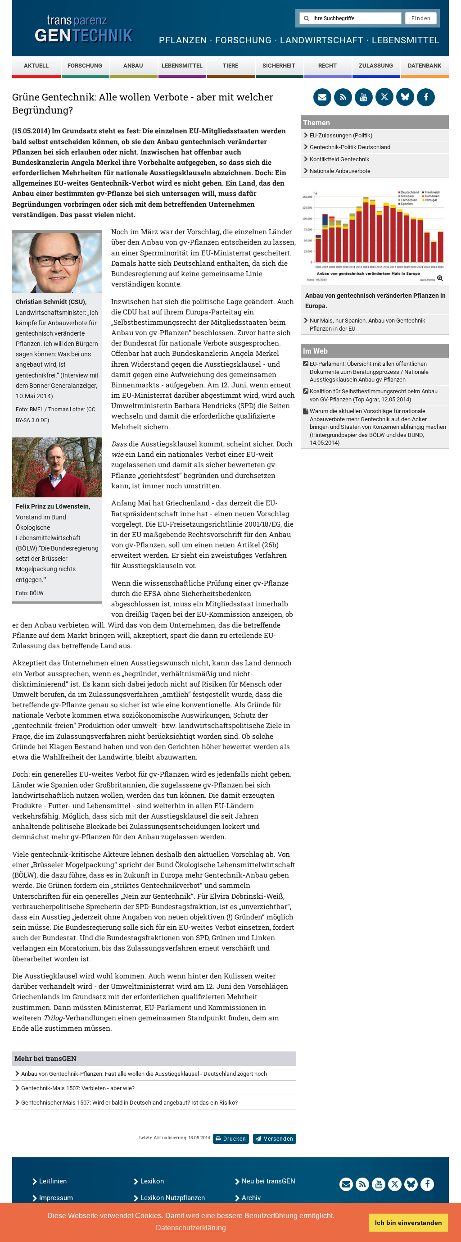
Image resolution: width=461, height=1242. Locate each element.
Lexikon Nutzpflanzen (172, 1198)
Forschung (85, 65)
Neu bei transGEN (268, 1181)
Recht (327, 65)
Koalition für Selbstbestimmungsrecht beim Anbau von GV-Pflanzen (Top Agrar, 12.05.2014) (374, 395)
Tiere (230, 65)
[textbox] (350, 18)
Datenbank (424, 65)
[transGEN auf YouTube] (364, 97)
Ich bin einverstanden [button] (408, 1222)
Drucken (234, 1139)
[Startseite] (84, 29)
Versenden (279, 1139)
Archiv (251, 1198)
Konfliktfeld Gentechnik (340, 159)
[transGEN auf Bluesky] (405, 97)
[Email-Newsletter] (322, 97)
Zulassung (376, 65)
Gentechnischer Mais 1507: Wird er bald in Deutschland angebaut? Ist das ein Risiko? (129, 1102)
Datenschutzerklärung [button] (191, 1228)
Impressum (56, 1198)
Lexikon (152, 1181)
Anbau (133, 65)
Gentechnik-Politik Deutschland (350, 147)
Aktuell (36, 65)
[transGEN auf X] (384, 97)
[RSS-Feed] (343, 97)
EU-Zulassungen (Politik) (341, 135)
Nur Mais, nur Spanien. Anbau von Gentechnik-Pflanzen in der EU (368, 324)
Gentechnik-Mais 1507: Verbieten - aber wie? (78, 1088)
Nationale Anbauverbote (340, 171)
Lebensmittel (182, 65)
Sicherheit (278, 65)
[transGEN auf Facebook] (426, 97)
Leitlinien (53, 1181)
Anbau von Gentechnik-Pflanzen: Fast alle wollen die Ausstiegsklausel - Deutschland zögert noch (144, 1073)
